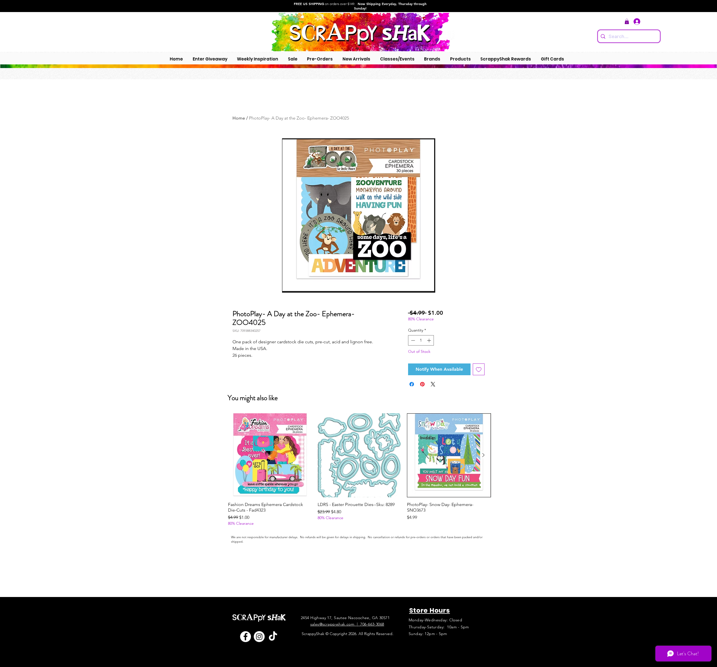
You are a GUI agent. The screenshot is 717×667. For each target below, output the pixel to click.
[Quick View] (270, 455)
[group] (359, 469)
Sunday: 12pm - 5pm (428, 633)
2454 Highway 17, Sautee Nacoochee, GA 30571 (345, 617)
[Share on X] (433, 384)
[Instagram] (259, 636)
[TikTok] (272, 636)
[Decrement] (412, 340)
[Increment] (429, 340)
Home (238, 118)
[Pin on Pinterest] (422, 384)
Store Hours (429, 610)
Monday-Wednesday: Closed (435, 619)
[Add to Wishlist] (479, 369)
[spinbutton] (421, 340)
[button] (627, 21)
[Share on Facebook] (411, 384)
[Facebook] (245, 636)
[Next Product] (483, 455)
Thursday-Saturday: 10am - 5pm (439, 626)
